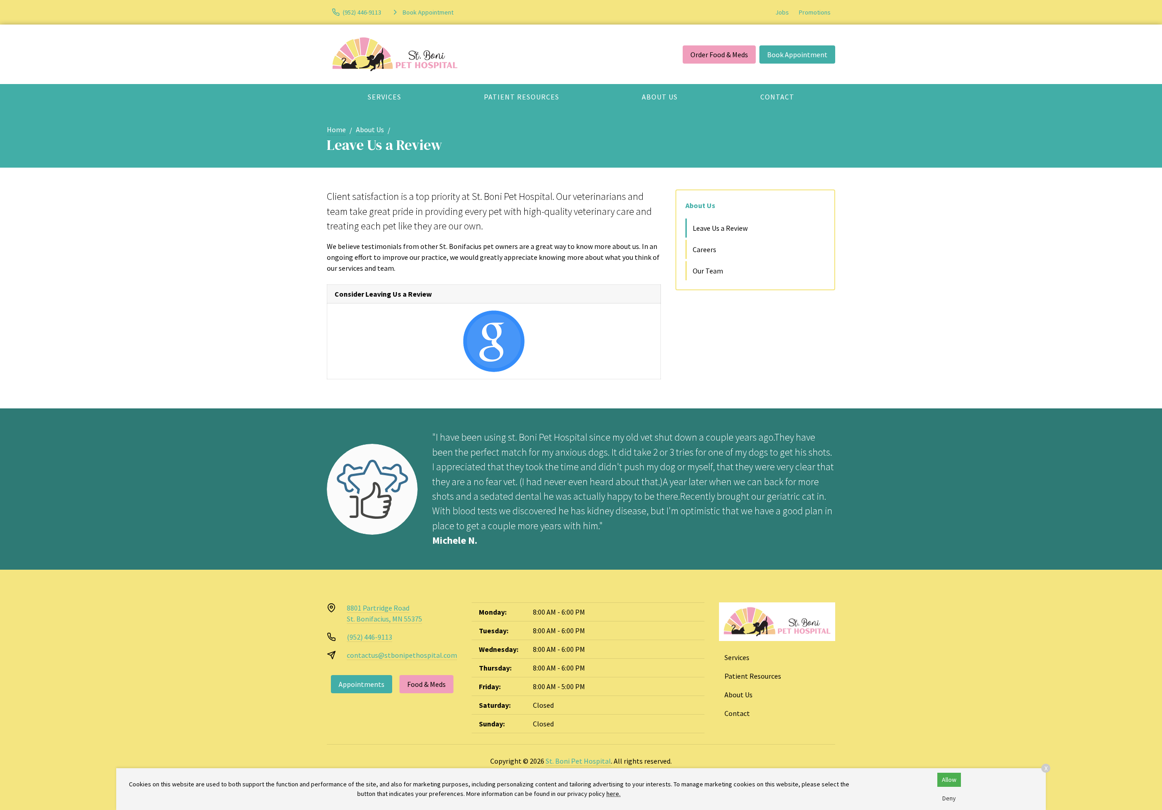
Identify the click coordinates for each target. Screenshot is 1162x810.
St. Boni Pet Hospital (578, 760)
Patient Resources (521, 96)
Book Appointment (797, 54)
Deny (949, 798)
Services (384, 96)
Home (336, 129)
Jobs (782, 12)
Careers (704, 249)
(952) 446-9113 (369, 636)
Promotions (815, 12)
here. (613, 794)
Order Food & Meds (719, 54)
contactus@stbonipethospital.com (402, 655)
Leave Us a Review (720, 228)
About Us (660, 96)
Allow (949, 779)
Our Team (708, 270)
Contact (777, 96)
